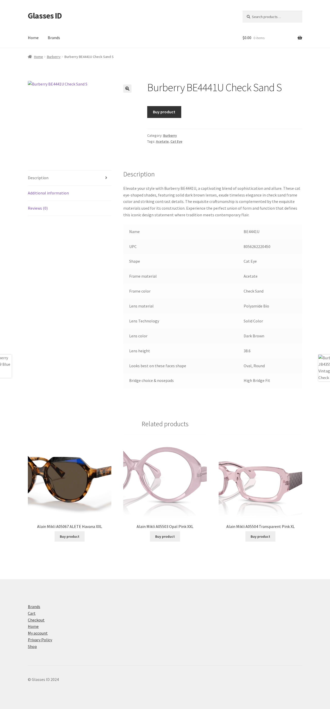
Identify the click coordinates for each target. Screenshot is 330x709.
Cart (32, 613)
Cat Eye (176, 141)
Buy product (164, 111)
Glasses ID (45, 16)
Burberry (54, 56)
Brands (54, 37)
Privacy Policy (40, 639)
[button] (127, 88)
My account (38, 633)
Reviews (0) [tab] (38, 208)
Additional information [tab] (48, 192)
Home (33, 37)
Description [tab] (38, 177)
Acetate (162, 141)
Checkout (36, 619)
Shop (32, 646)
